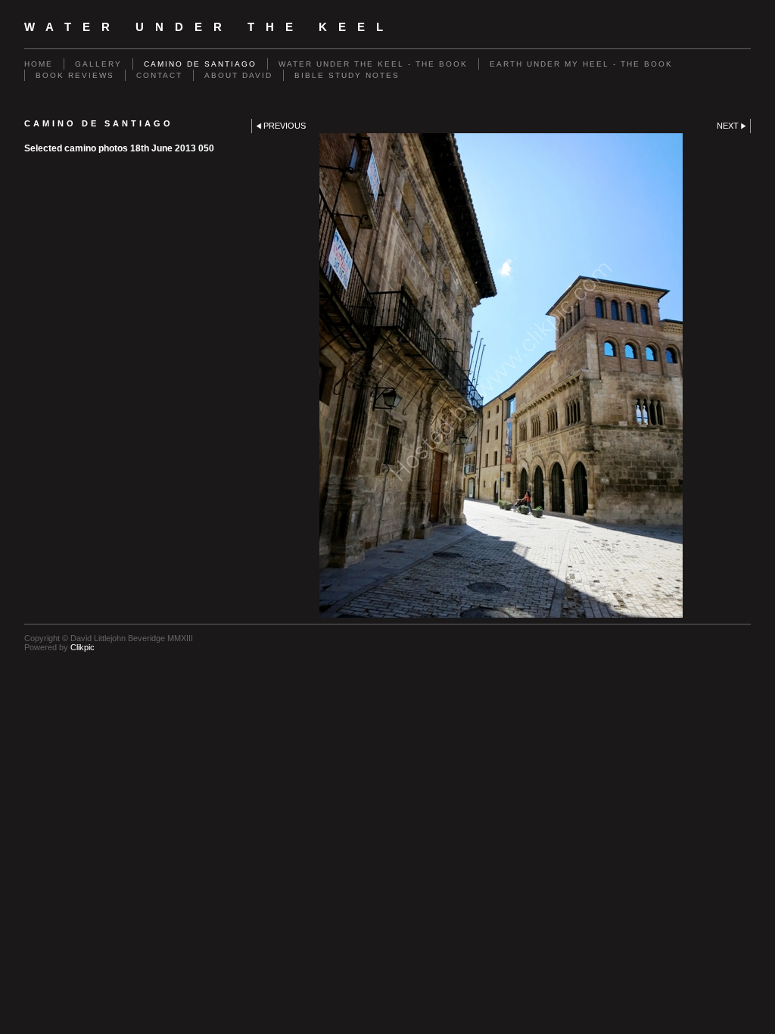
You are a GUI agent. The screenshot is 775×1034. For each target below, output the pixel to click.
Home (38, 64)
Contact (159, 75)
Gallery (98, 64)
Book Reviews (75, 75)
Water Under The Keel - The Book (373, 64)
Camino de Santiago (200, 64)
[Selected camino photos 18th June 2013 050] (501, 375)
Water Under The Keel (209, 27)
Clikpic (82, 647)
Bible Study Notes (347, 75)
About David (238, 75)
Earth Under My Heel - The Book (581, 64)
